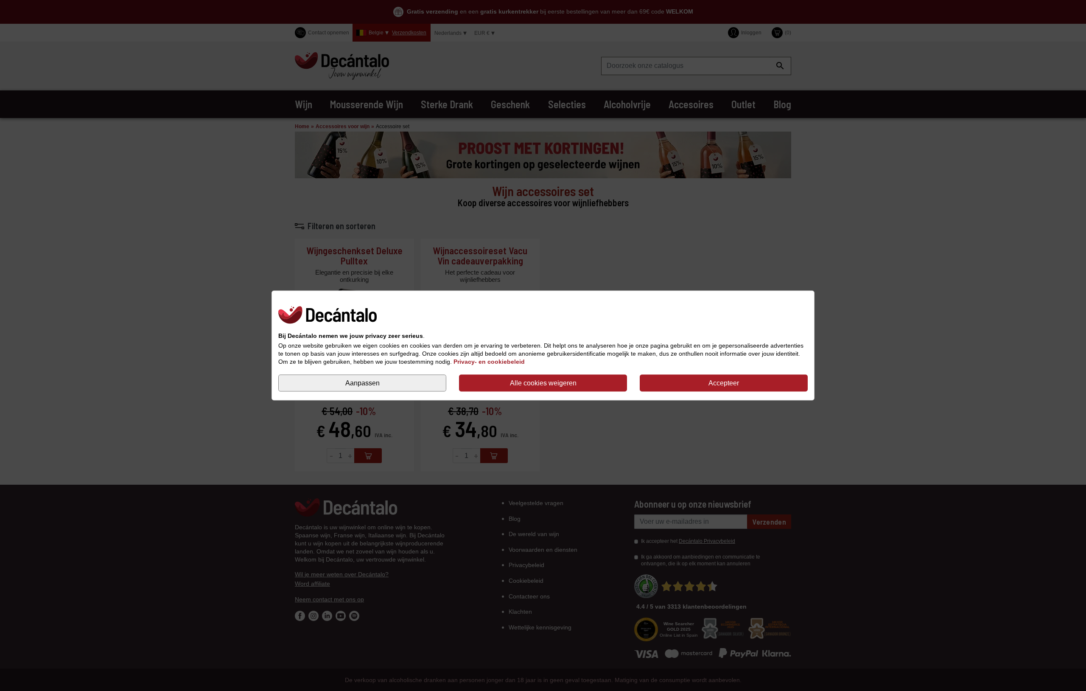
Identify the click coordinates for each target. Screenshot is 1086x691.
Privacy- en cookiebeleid (489, 361)
